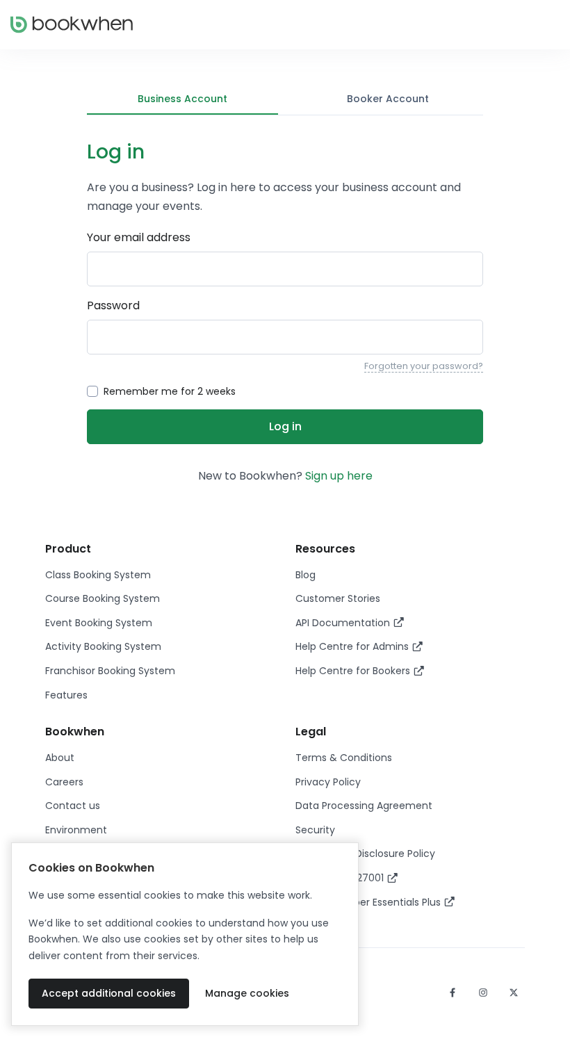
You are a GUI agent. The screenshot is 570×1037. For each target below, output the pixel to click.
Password (113, 305)
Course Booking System (102, 598)
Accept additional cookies (109, 993)
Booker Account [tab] (388, 99)
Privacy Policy (328, 782)
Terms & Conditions (343, 758)
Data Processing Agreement (363, 806)
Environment (76, 830)
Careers (64, 782)
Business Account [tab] (182, 99)
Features (66, 695)
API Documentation (344, 623)
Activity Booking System (103, 646)
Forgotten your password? (423, 366)
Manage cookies (247, 993)
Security (315, 830)
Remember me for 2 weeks (170, 391)
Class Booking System (98, 575)
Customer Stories (337, 598)
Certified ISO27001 (340, 878)
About (59, 758)
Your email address (138, 237)
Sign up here (339, 476)
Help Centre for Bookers (354, 671)
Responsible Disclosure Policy (365, 853)
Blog (305, 575)
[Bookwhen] (71, 25)
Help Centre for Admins (353, 646)
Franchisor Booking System (110, 671)
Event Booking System (98, 623)
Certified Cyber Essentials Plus (369, 902)
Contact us (72, 806)
